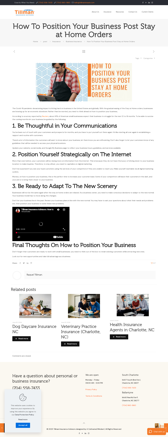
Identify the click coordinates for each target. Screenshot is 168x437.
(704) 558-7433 (45, 2)
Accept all (23, 425)
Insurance (56, 41)
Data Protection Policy (24, 414)
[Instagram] (152, 2)
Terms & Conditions (93, 396)
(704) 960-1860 (63, 2)
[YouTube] (146, 2)
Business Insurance (74, 41)
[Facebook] (143, 2)
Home (35, 41)
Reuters (45, 116)
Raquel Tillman (34, 274)
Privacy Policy (91, 389)
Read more (22, 419)
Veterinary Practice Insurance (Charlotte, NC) (81, 331)
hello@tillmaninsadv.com (84, 2)
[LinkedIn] (149, 2)
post (45, 41)
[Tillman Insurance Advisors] (25, 12)
